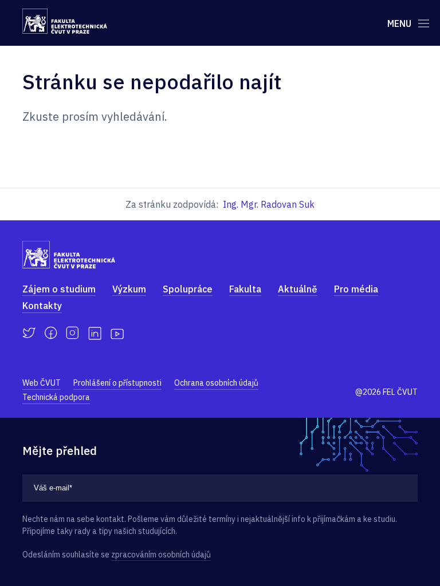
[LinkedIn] (95, 333)
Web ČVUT (41, 383)
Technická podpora (56, 397)
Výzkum (129, 289)
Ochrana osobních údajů (216, 383)
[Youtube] (117, 333)
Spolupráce (188, 289)
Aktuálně (297, 289)
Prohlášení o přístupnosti (117, 383)
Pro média (356, 289)
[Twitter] (29, 333)
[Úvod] (64, 21)
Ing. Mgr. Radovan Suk (269, 204)
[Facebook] (50, 333)
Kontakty (42, 305)
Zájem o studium (59, 289)
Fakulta (245, 289)
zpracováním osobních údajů (161, 554)
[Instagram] (72, 333)
